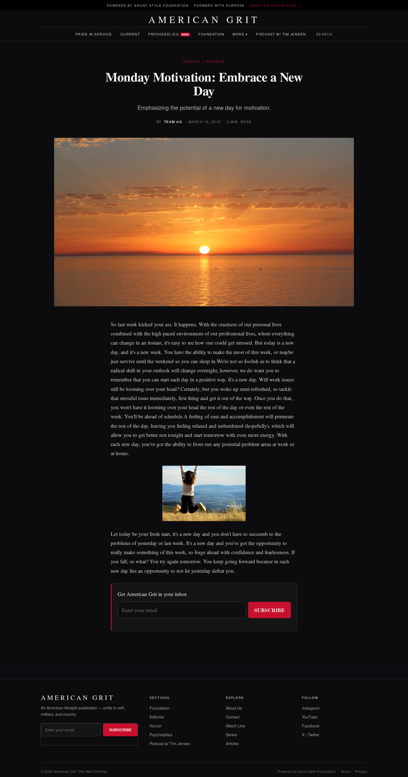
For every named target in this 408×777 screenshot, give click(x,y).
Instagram (311, 708)
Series (231, 734)
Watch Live (235, 725)
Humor (156, 725)
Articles (232, 743)
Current (130, 34)
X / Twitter (310, 734)
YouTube (310, 717)
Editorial (157, 717)
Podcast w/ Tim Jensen (281, 34)
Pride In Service (93, 34)
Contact (233, 717)
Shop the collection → (275, 5)
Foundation (211, 34)
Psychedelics (168, 34)
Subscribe (269, 610)
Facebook (310, 725)
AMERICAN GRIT (204, 19)
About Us (234, 708)
